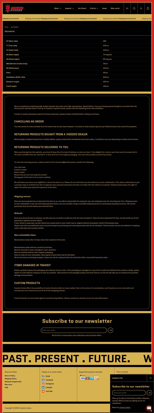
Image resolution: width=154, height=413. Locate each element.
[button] (127, 8)
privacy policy (125, 407)
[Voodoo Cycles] (14, 8)
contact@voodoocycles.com (68, 162)
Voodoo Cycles (25, 408)
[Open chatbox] (149, 408)
